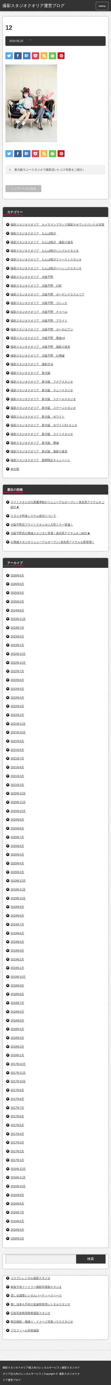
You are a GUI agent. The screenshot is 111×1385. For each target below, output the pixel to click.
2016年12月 (18, 1168)
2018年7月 (17, 1002)
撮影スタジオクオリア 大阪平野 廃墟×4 (38, 337)
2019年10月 (18, 898)
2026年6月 (17, 575)
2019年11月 (18, 889)
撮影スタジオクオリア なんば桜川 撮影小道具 (42, 242)
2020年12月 (18, 793)
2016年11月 (18, 1177)
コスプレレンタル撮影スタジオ (30, 1278)
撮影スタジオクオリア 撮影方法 (32, 364)
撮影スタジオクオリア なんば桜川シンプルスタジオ (45, 250)
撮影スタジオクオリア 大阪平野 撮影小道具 (40, 346)
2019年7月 (17, 924)
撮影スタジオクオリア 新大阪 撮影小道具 (39, 451)
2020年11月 (18, 802)
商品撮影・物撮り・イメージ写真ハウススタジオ (42, 1321)
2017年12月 (18, 1063)
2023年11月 (18, 618)
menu (102, 6)
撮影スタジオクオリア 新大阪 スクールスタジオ (43, 399)
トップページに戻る (23, 188)
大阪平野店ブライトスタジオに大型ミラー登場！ (42, 524)
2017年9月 (17, 1090)
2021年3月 (17, 776)
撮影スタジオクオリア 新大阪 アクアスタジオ (42, 381)
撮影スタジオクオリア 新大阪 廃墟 (35, 442)
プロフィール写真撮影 (25, 1330)
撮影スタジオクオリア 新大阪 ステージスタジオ (43, 407)
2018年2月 (17, 1046)
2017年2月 (17, 1151)
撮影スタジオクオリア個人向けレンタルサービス (31, 1367)
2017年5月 (17, 1125)
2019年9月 (17, 906)
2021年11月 (18, 723)
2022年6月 (17, 679)
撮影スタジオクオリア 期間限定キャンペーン (40, 460)
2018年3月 (17, 1037)
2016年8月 (17, 1203)
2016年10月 (18, 1186)
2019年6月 (17, 933)
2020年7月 (17, 837)
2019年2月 (17, 959)
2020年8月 (17, 828)
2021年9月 (17, 741)
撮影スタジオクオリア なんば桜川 (33, 233)
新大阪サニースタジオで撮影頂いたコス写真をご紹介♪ (49, 169)
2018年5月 (17, 1020)
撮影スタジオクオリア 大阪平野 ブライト (39, 320)
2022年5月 (17, 688)
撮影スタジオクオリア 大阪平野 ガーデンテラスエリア (47, 294)
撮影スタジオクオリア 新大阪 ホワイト (38, 416)
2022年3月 (17, 706)
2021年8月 (17, 749)
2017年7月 (17, 1107)
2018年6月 (17, 1011)
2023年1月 (17, 645)
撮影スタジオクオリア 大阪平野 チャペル (39, 311)
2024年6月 (17, 610)
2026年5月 (17, 583)
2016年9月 (17, 1195)
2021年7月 (17, 758)
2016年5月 (17, 1229)
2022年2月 (17, 714)
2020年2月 (17, 872)
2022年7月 (17, 671)
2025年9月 (17, 592)
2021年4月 (17, 767)
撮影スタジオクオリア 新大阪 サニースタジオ (42, 390)
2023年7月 (17, 627)
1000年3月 (17, 1238)
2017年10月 (18, 1081)
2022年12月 (18, 653)
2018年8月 (17, 994)
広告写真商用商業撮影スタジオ (30, 1313)
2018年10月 (18, 976)
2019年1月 (17, 967)
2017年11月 (18, 1072)
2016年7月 (17, 1212)
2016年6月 (17, 1221)
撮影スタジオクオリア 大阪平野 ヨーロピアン (42, 329)
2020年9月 (17, 819)
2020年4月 (17, 863)
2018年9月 (17, 985)
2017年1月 (17, 1160)
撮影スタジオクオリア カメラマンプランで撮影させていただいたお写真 (57, 224)
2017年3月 (17, 1142)
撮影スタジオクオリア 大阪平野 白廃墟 (38, 355)
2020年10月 (18, 811)
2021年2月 (17, 784)
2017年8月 (17, 1098)
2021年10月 (18, 732)
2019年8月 (17, 915)
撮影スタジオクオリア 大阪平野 (32, 276)
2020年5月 (17, 854)
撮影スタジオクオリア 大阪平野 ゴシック (39, 302)
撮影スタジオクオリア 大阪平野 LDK (36, 285)
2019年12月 (18, 880)
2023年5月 (17, 636)
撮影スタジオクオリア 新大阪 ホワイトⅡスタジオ (44, 425)
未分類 (15, 468)
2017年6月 (17, 1116)
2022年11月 (18, 662)
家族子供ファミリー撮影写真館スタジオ (36, 1286)
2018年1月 (17, 1055)
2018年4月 (17, 1029)
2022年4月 (17, 697)
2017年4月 (17, 1133)
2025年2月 (17, 601)
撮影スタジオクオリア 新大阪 (30, 372)
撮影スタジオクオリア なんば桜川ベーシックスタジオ (46, 268)
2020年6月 (17, 845)
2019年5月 (17, 941)
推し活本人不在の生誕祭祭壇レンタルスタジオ (40, 1304)
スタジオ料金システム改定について (33, 515)
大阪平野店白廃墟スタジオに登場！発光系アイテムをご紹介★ (50, 533)
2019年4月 (17, 950)
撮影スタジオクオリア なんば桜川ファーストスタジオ (46, 259)
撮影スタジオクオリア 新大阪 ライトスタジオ (42, 434)
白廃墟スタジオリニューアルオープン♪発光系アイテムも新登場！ (52, 541)
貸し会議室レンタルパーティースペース (36, 1295)
